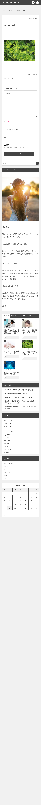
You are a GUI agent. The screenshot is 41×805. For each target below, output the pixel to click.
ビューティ (7, 472)
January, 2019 (8, 420)
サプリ (5, 478)
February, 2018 (8, 452)
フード (5, 469)
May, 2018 (7, 443)
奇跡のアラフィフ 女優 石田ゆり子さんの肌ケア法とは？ (29, 331)
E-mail (6, 129)
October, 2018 (8, 429)
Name (6, 122)
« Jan (4, 515)
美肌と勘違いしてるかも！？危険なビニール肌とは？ (20, 397)
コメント (7, 78)
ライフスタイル (8, 463)
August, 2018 (7, 435)
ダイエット (7, 475)
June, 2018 (7, 440)
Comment (7, 93)
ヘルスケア (7, 466)
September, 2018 (8, 432)
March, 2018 (7, 449)
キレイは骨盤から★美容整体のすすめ (16, 393)
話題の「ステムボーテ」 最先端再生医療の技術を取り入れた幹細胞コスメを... (11, 331)
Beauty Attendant (11, 3)
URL (5, 137)
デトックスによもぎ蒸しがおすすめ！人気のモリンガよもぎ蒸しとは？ (29, 352)
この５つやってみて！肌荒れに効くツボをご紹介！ (19, 390)
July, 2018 (6, 438)
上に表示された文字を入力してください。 (18, 147)
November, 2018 (8, 426)
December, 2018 (8, 423)
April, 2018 (7, 446)
